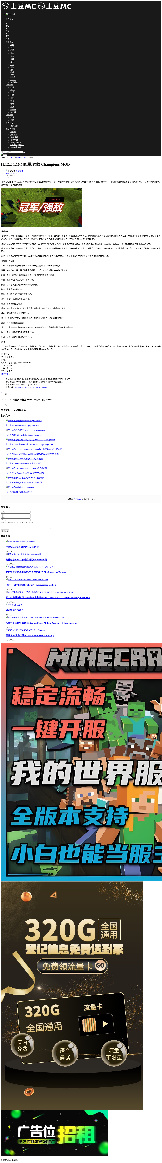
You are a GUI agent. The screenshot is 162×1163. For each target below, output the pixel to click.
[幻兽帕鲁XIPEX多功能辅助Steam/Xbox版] (23, 554)
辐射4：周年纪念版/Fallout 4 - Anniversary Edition (31, 585)
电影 (12, 67)
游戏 (12, 59)
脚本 (12, 53)
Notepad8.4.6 (15, 143)
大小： (4, 366)
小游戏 (13, 132)
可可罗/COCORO (14, 610)
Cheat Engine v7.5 (17, 145)
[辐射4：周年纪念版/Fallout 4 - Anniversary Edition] (27, 580)
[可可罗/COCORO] (14, 605)
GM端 (12, 77)
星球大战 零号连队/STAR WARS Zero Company (30, 635)
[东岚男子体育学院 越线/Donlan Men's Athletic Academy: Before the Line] (35, 618)
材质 (12, 92)
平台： (4, 371)
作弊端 (13, 110)
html (12, 72)
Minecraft (9, 85)
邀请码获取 (10, 129)
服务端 (13, 112)
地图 (12, 95)
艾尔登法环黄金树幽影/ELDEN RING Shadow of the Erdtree (36, 572)
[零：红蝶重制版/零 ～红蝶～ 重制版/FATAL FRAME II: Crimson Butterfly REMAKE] (40, 592)
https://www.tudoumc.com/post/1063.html (31, 387)
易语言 (13, 80)
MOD (12, 90)
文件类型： (5, 368)
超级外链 (14, 137)
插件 (12, 87)
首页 (7, 39)
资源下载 (9, 42)
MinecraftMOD (22, 158)
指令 (12, 101)
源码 (12, 56)
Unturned (9, 115)
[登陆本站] (4, 155)
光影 (12, 98)
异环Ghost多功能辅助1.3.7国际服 (22, 547)
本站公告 (14, 126)
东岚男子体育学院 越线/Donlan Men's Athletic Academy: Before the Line (41, 623)
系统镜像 (14, 82)
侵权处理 (9, 123)
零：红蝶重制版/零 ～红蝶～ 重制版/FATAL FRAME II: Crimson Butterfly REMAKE (48, 597)
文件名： (5, 363)
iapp (12, 74)
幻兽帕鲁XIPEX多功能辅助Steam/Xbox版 (26, 559)
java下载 (13, 135)
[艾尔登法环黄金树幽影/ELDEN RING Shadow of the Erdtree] (30, 567)
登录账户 (77, 499)
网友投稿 (19, 171)
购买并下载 (5, 374)
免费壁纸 (14, 140)
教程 (12, 50)
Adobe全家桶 (15, 147)
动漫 (12, 65)
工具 (12, 107)
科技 (12, 48)
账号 (12, 62)
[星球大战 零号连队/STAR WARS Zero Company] (25, 630)
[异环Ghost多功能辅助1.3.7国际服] (20, 542)
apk (11, 70)
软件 (12, 45)
